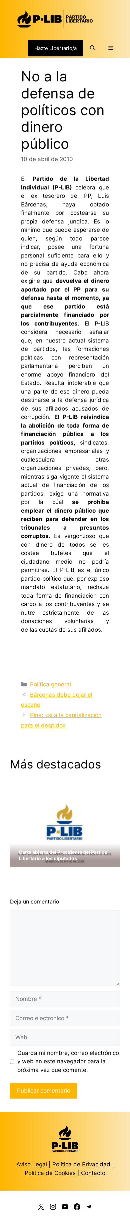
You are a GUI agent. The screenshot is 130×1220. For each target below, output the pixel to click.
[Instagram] (53, 1208)
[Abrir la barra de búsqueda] (92, 48)
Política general (50, 684)
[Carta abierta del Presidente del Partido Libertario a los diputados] (65, 863)
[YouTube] (65, 1208)
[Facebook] (77, 1208)
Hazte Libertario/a (55, 48)
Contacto (93, 1173)
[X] (41, 1208)
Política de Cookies (50, 1173)
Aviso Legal (31, 1164)
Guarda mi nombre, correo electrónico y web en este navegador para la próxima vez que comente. (68, 1061)
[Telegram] (89, 1208)
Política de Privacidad (82, 1164)
